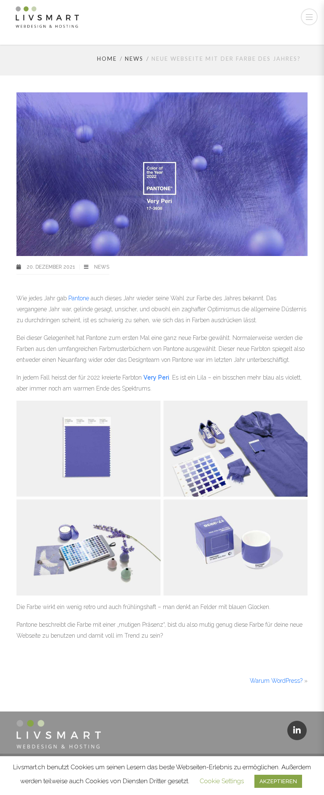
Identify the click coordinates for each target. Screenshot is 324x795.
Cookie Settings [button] (222, 781)
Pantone (79, 298)
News (134, 58)
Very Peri (156, 377)
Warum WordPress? (276, 680)
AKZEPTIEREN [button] (278, 781)
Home (107, 58)
